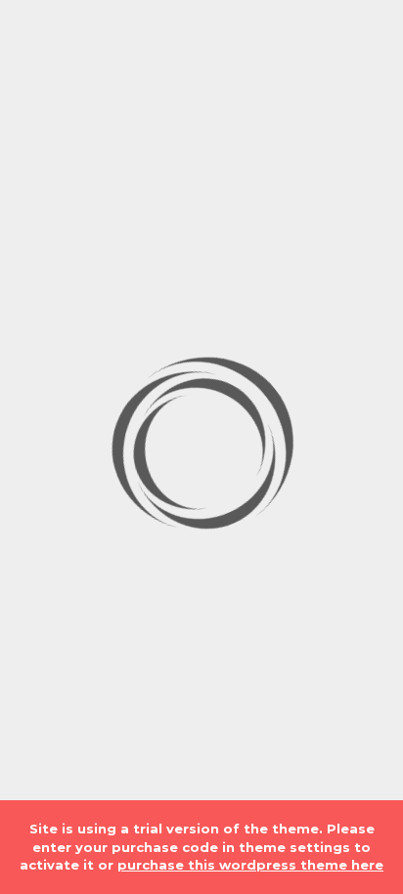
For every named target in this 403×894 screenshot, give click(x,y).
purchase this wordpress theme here (250, 865)
